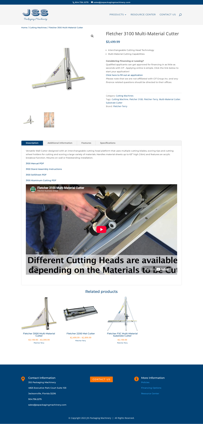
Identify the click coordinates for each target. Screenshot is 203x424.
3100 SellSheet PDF (36, 174)
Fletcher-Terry (151, 99)
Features (86, 143)
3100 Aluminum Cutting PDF (41, 180)
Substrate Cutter (114, 102)
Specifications (107, 143)
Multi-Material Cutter (169, 99)
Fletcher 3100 (136, 99)
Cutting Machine (120, 99)
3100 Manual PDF (35, 163)
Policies (145, 382)
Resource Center (143, 15)
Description (32, 143)
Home (24, 27)
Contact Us (168, 15)
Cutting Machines (38, 27)
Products (117, 15)
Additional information (60, 143)
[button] (92, 36)
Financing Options (151, 388)
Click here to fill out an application (124, 75)
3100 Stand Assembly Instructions (44, 169)
